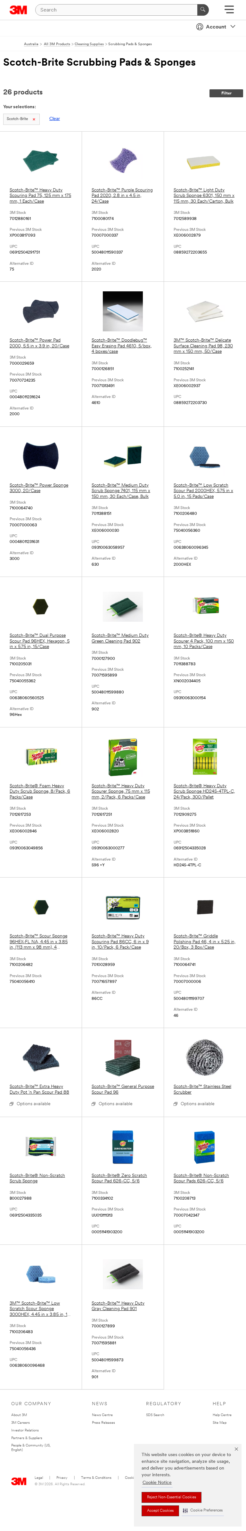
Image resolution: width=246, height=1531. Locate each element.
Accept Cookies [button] (160, 1511)
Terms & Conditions (96, 1478)
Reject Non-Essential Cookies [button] (171, 1497)
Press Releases (103, 1423)
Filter (226, 93)
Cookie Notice (157, 1482)
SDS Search (155, 1415)
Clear (54, 119)
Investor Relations (25, 1430)
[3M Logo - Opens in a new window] (18, 10)
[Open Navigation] (229, 11)
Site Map (219, 1423)
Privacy (62, 1478)
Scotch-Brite (17, 119)
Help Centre (222, 1415)
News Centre (102, 1415)
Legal (39, 1478)
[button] (203, 1510)
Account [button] (216, 27)
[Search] (203, 10)
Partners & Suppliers (26, 1438)
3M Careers (20, 1423)
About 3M (19, 1415)
